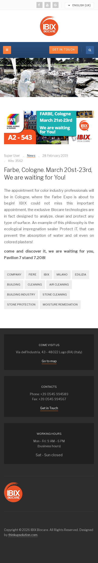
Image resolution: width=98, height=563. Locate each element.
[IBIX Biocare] (49, 26)
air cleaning (59, 284)
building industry (21, 294)
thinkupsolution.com (22, 535)
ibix (46, 274)
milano (62, 274)
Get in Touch (63, 49)
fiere (32, 274)
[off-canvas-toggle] (7, 50)
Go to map (49, 361)
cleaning (35, 284)
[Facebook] (39, 5)
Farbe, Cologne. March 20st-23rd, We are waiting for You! (48, 173)
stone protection (21, 304)
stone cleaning (54, 294)
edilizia (80, 274)
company (14, 274)
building (13, 284)
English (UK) (81, 5)
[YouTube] (47, 5)
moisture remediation (60, 304)
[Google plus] (56, 5)
